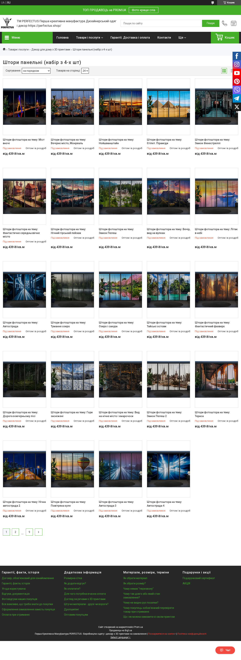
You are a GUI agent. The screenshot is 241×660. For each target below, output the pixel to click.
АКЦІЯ (186, 583)
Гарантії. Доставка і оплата (130, 37)
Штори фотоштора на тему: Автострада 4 (164, 503)
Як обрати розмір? (134, 583)
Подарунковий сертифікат (199, 578)
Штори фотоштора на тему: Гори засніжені (72, 414)
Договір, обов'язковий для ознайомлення (28, 578)
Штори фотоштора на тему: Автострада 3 (116, 503)
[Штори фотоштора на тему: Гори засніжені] (72, 379)
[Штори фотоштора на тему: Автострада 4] (168, 469)
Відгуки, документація (16, 593)
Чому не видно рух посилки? (140, 602)
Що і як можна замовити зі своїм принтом (149, 616)
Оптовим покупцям (76, 614)
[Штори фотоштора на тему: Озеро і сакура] (120, 289)
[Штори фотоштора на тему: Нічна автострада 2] (24, 469)
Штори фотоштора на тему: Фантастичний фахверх (212, 324)
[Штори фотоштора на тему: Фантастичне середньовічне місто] (24, 196)
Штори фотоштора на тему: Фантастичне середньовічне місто (21, 233)
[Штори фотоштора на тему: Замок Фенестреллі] (216, 106)
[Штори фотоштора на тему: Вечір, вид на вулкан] (168, 196)
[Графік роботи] (233, 23)
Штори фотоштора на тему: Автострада (20, 324)
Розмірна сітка (73, 578)
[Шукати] (210, 23)
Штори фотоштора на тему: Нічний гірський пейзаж (68, 231)
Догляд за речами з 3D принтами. (85, 599)
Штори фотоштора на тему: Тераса (212, 414)
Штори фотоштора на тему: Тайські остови (164, 324)
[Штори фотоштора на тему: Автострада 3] (120, 469)
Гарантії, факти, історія (16, 583)
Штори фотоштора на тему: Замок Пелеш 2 (164, 414)
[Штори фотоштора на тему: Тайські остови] (168, 289)
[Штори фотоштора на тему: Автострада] (24, 289)
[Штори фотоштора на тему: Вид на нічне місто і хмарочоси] (120, 379)
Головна (62, 37)
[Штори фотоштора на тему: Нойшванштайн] (120, 106)
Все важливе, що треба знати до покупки (27, 604)
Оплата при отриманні (16, 614)
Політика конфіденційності (192, 634)
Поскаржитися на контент (162, 634)
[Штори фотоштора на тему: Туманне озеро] (72, 289)
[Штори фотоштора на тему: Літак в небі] (216, 196)
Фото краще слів (143, 10)
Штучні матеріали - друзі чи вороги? (86, 604)
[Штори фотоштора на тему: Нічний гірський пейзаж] (72, 196)
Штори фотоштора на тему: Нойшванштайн (116, 141)
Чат (228, 650)
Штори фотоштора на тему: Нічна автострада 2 (24, 503)
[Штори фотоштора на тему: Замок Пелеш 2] (168, 379)
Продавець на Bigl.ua (120, 630)
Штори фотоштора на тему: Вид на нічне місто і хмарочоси (119, 414)
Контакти (164, 37)
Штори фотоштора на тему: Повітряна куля (68, 503)
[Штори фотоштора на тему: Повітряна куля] (72, 469)
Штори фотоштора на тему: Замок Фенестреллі (212, 141)
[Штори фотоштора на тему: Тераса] (216, 379)
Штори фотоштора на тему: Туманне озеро (68, 324)
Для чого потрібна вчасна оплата (85, 593)
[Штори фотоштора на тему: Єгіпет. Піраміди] (168, 106)
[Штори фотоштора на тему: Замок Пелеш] (120, 196)
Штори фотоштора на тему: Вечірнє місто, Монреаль (68, 141)
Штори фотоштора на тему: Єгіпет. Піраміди (164, 141)
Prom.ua (138, 627)
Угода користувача (14, 588)
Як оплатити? (72, 588)
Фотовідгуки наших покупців (19, 599)
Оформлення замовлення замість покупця (28, 609)
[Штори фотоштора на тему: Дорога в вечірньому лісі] (24, 379)
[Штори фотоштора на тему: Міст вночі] (24, 106)
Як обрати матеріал (135, 578)
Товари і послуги (88, 37)
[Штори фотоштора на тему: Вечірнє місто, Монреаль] (72, 106)
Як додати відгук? (75, 583)
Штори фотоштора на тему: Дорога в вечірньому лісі (20, 414)
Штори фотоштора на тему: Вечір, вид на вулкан (168, 231)
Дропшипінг (71, 609)
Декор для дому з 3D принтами (50, 49)
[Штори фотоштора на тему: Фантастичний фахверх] (216, 289)
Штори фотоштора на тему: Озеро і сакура (116, 324)
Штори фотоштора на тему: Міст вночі (23, 141)
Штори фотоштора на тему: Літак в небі (216, 231)
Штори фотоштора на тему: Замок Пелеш (116, 231)
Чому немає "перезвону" (138, 588)
